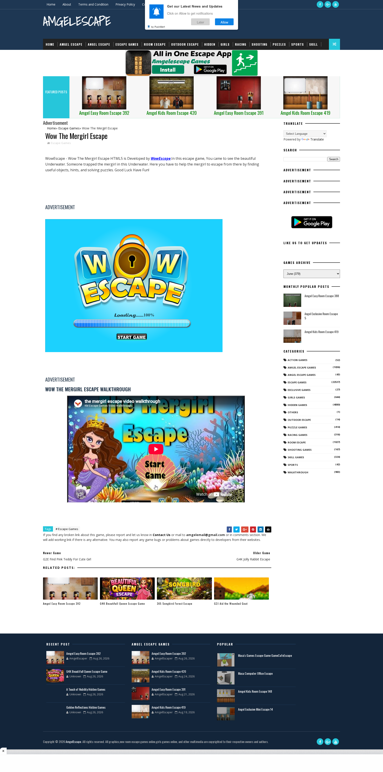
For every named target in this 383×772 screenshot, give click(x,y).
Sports (297, 44)
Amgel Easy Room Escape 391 (169, 689)
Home (51, 4)
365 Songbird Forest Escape (174, 603)
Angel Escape (99, 44)
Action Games (297, 360)
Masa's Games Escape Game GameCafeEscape (265, 655)
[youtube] (335, 4)
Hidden (209, 44)
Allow (224, 21)
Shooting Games (300, 449)
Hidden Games (297, 405)
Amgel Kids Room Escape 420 (169, 671)
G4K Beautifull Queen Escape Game (122, 603)
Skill (313, 44)
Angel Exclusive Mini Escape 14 (255, 709)
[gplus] (327, 4)
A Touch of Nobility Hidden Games (85, 689)
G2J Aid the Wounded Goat (231, 603)
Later (200, 21)
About (67, 4)
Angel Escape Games (302, 374)
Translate (317, 139)
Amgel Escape (71, 44)
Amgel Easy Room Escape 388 (322, 295)
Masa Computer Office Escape (255, 673)
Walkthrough (298, 472)
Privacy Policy (125, 4)
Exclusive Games (299, 390)
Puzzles (279, 44)
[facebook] (320, 4)
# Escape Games (67, 529)
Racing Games (297, 435)
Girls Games (296, 397)
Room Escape (155, 44)
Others (293, 412)
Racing (240, 44)
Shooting (259, 44)
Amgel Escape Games (302, 367)
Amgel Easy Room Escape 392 (62, 603)
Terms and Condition (93, 4)
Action (51, 55)
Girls (225, 44)
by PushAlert (158, 26)
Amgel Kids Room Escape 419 (321, 331)
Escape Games (127, 44)
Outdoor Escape (185, 44)
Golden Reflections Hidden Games (86, 707)
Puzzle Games (297, 427)
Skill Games (296, 457)
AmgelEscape (77, 21)
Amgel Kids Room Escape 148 (255, 691)
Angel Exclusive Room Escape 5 (321, 315)
